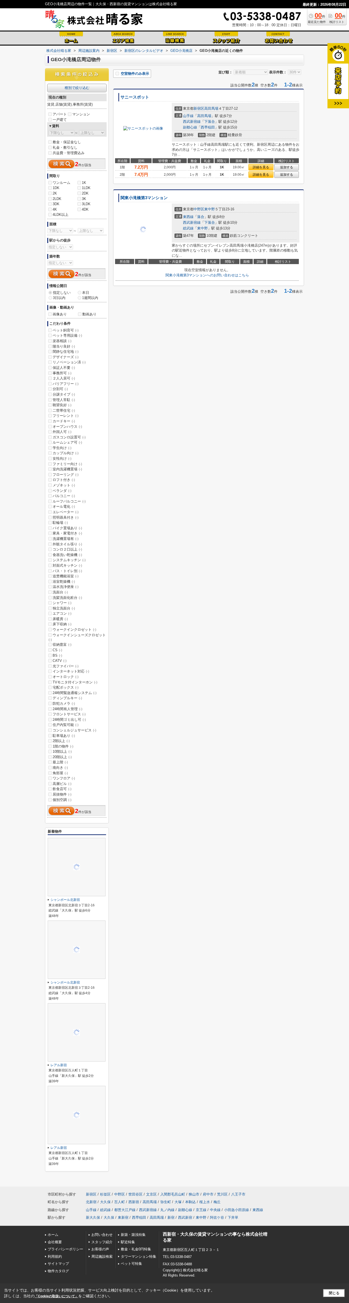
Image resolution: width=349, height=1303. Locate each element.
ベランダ (62, 491)
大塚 (178, 1202)
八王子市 (238, 1194)
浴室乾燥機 (64, 581)
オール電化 (64, 506)
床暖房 (60, 619)
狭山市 (194, 1194)
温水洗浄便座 (66, 587)
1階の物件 (63, 746)
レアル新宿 (58, 1065)
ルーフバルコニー (69, 501)
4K (55, 209)
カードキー (64, 421)
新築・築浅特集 (133, 1235)
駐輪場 (60, 523)
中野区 (199, 209)
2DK (85, 193)
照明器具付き (66, 517)
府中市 (208, 1194)
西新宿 (133, 1202)
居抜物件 (62, 794)
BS (57, 655)
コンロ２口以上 (67, 549)
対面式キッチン (67, 565)
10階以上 (62, 751)
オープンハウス (67, 427)
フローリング (66, 475)
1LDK (86, 188)
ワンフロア (64, 778)
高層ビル (62, 784)
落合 (200, 217)
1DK (56, 188)
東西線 (188, 217)
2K (55, 193)
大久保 (105, 1202)
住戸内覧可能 (66, 725)
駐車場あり (64, 736)
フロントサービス (69, 714)
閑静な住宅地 (66, 351)
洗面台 (60, 592)
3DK (56, 204)
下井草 (233, 1217)
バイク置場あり (67, 528)
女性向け (62, 458)
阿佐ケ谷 (217, 1217)
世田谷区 (135, 1194)
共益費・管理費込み (69, 153)
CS (57, 650)
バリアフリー (66, 384)
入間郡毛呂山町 (172, 1194)
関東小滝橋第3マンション (144, 198)
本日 (85, 293)
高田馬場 (211, 108)
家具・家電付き (67, 533)
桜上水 (204, 1202)
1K (84, 183)
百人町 (119, 1202)
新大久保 (93, 1217)
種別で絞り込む (77, 88)
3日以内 (59, 298)
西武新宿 (185, 1217)
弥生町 (165, 1202)
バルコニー (64, 496)
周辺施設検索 (102, 1256)
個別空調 (62, 800)
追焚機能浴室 (66, 576)
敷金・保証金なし (67, 142)
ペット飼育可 (66, 330)
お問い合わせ (102, 1235)
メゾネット (64, 485)
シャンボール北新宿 (65, 900)
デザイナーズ (66, 357)
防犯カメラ (64, 703)
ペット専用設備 (67, 335)
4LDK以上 (60, 215)
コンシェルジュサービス (74, 730)
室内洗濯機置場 (67, 469)
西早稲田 (208, 127)
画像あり (60, 314)
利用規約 (55, 1256)
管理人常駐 (64, 400)
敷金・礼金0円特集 (136, 1249)
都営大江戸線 (125, 1210)
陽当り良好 (64, 346)
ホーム (53, 1235)
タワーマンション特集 (138, 1256)
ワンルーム (61, 183)
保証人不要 (64, 368)
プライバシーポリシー (65, 1249)
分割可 (60, 389)
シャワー (62, 603)
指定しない (62, 293)
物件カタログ (58, 1271)
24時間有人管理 (67, 709)
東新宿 (123, 1217)
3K (84, 199)
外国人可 (62, 432)
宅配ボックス (66, 687)
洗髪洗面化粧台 (67, 598)
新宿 (170, 1217)
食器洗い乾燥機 (67, 555)
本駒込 (190, 1202)
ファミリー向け (67, 464)
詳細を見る (261, 167)
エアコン (62, 613)
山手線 (188, 116)
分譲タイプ (64, 394)
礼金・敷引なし (65, 147)
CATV (60, 661)
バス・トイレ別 (67, 571)
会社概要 (55, 1242)
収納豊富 (62, 644)
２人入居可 (64, 378)
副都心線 (190, 127)
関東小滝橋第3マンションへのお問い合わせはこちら (207, 275)
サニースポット (135, 97)
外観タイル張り (67, 544)
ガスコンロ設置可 (69, 437)
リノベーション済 (69, 362)
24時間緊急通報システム (75, 693)
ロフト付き (64, 480)
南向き (60, 768)
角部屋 (60, 773)
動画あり (89, 314)
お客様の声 (100, 1249)
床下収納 (62, 624)
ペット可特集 (131, 1264)
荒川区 (222, 1194)
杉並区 (105, 1194)
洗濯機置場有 (66, 539)
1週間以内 (90, 298)
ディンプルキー (67, 698)
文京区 (151, 1194)
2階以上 (61, 741)
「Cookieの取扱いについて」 (56, 1296)
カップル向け (66, 453)
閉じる (334, 1293)
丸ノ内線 (167, 1210)
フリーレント (66, 416)
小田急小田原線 (236, 1210)
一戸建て (60, 120)
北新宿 (91, 1202)
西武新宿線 (192, 121)
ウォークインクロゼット (74, 629)
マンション (81, 114)
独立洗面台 (64, 608)
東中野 (209, 209)
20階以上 (62, 757)
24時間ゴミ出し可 (69, 720)
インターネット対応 (71, 671)
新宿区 (199, 108)
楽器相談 (62, 341)
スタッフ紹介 (102, 1242)
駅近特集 (128, 1242)
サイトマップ (58, 1264)
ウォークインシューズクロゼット (77, 637)
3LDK (86, 204)
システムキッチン (69, 560)
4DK (85, 209)
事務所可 (62, 373)
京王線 (201, 1210)
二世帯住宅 (64, 410)
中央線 (215, 1210)
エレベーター (66, 512)
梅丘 (217, 1202)
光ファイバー (66, 666)
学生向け (62, 448)
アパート (60, 114)
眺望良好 (62, 405)
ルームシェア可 (67, 442)
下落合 (209, 121)
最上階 (60, 762)
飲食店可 (62, 789)
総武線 (188, 228)
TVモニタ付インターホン (75, 682)
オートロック (66, 677)
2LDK (57, 199)
